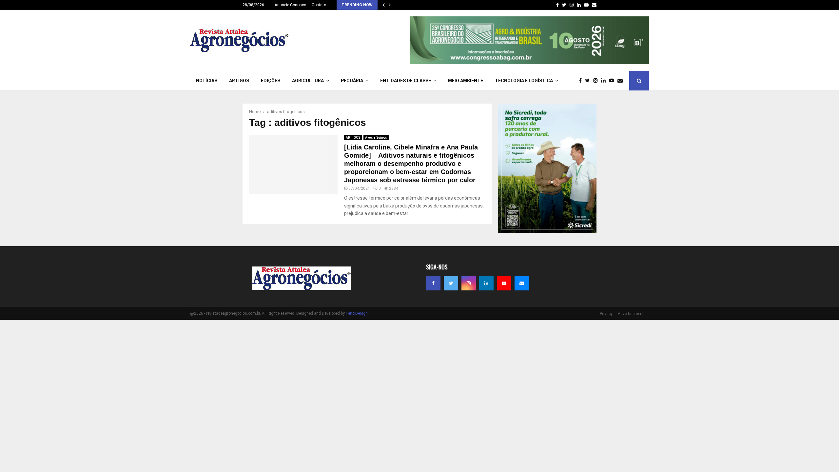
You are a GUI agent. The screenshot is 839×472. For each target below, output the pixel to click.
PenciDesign (357, 313)
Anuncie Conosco (290, 5)
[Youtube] (613, 81)
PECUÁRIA (352, 80)
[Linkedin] (605, 81)
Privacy (606, 313)
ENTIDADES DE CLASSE (405, 80)
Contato (319, 5)
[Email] (621, 81)
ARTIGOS (239, 80)
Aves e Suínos (376, 137)
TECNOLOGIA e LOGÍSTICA (524, 80)
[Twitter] (589, 81)
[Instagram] (597, 81)
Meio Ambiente (465, 80)
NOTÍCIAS (206, 80)
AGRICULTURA (308, 80)
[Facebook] (582, 81)
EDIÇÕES (270, 80)
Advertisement (631, 313)
